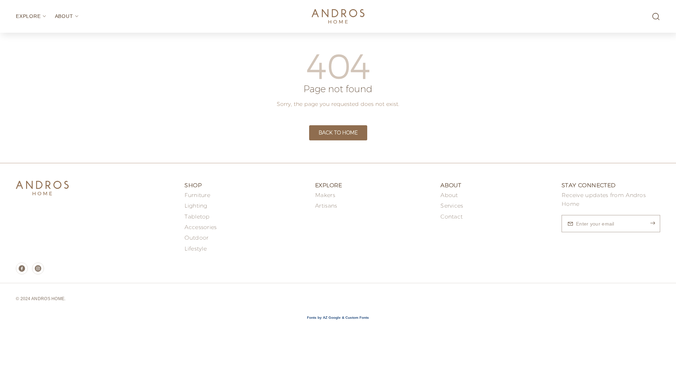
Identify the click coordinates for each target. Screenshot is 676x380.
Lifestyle (195, 248)
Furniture (197, 195)
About (449, 195)
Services (451, 205)
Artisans (326, 205)
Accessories (200, 227)
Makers (325, 195)
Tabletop (196, 216)
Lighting (195, 205)
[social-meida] (22, 268)
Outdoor (196, 237)
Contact (451, 216)
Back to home (338, 132)
